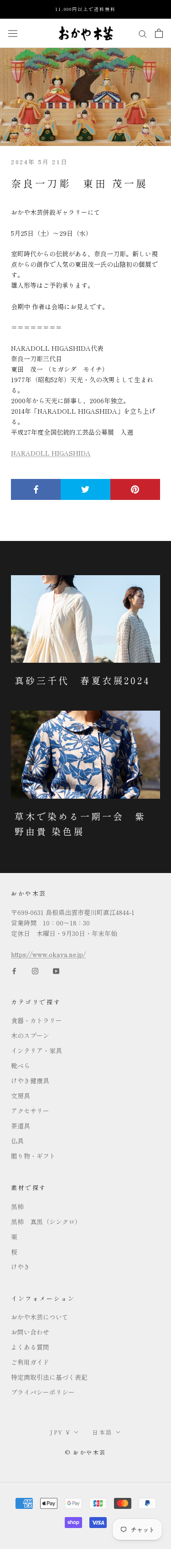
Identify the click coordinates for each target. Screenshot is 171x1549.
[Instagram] (35, 970)
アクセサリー (30, 1110)
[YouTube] (56, 970)
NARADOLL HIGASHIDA (51, 452)
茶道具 (20, 1125)
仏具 (17, 1140)
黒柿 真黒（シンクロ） (46, 1221)
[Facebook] (14, 970)
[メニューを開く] (12, 33)
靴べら (20, 1065)
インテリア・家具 (36, 1050)
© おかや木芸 (85, 1452)
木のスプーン (30, 1035)
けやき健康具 (30, 1080)
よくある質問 (30, 1346)
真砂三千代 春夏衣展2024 (82, 680)
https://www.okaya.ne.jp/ (48, 954)
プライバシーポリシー (43, 1392)
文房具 (20, 1095)
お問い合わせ (30, 1331)
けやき (20, 1266)
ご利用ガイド (30, 1362)
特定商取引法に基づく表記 (49, 1377)
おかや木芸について (39, 1316)
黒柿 (17, 1206)
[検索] (143, 33)
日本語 (102, 1432)
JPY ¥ (60, 1432)
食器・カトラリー (36, 1020)
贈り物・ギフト (33, 1155)
